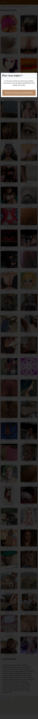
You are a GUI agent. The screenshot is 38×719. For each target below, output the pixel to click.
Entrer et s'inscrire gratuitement (19, 93)
